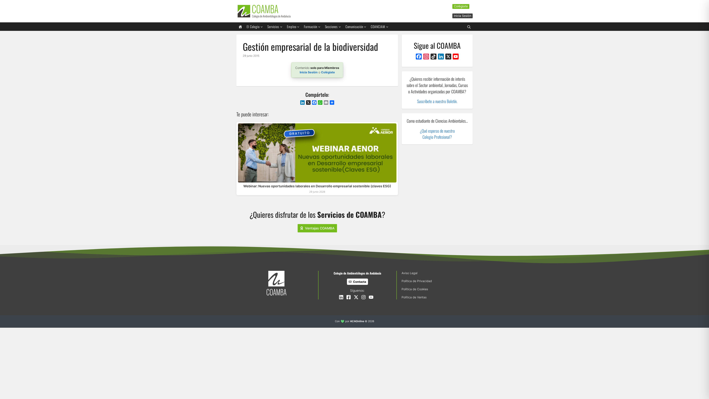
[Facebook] (418, 57)
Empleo (291, 26)
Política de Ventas (414, 297)
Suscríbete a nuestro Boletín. (437, 101)
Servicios (273, 26)
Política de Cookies (415, 289)
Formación (310, 26)
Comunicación (354, 26)
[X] (448, 57)
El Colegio (253, 26)
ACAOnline (357, 321)
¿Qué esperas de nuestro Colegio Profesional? (437, 134)
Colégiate (461, 6)
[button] (469, 26)
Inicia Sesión (462, 16)
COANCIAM (378, 26)
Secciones (331, 26)
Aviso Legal (409, 273)
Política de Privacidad (417, 281)
